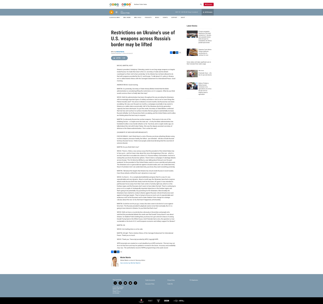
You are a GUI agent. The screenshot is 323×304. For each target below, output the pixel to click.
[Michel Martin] (115, 261)
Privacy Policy (171, 280)
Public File (170, 284)
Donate (209, 4)
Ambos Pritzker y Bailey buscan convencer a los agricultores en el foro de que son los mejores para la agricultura (205, 88)
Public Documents (150, 280)
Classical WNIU (114, 17)
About (183, 17)
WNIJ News (127, 17)
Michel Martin (120, 52)
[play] (111, 12)
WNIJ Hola (137, 17)
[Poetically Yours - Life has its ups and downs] (192, 73)
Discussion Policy (149, 284)
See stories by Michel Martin (130, 263)
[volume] (116, 12)
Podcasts (148, 17)
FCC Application (194, 280)
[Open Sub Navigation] (121, 17)
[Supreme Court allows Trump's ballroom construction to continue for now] (192, 52)
